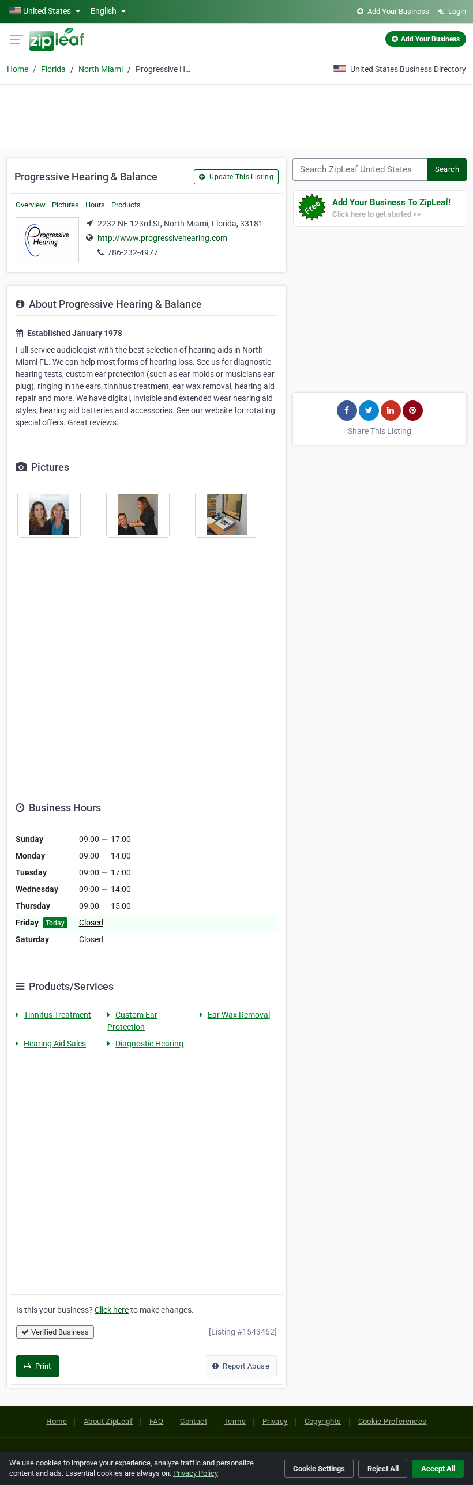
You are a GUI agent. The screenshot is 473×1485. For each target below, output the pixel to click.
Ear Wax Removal (239, 1014)
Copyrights (323, 1421)
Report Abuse (245, 1366)
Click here (112, 1309)
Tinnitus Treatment (57, 1014)
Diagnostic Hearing (149, 1043)
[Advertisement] (236, 115)
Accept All (438, 1468)
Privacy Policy (195, 1473)
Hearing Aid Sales (55, 1043)
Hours (95, 205)
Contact (193, 1421)
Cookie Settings (319, 1468)
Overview (31, 205)
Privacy (275, 1421)
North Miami (100, 69)
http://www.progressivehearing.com (162, 238)
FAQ (156, 1421)
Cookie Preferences (392, 1421)
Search (447, 169)
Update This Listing (240, 177)
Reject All (383, 1468)
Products (126, 205)
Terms (235, 1421)
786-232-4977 (132, 252)
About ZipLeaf (108, 1421)
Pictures (65, 205)
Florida (53, 69)
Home (17, 69)
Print (42, 1366)
